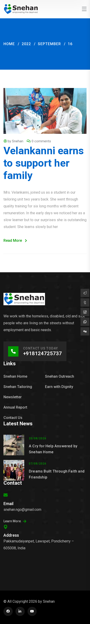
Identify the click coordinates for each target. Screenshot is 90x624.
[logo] (21, 9)
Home (9, 44)
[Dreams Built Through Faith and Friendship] (13, 470)
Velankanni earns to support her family (43, 163)
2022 (26, 44)
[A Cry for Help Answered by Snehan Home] (13, 445)
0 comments (41, 141)
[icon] (8, 611)
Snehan (17, 141)
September (49, 44)
